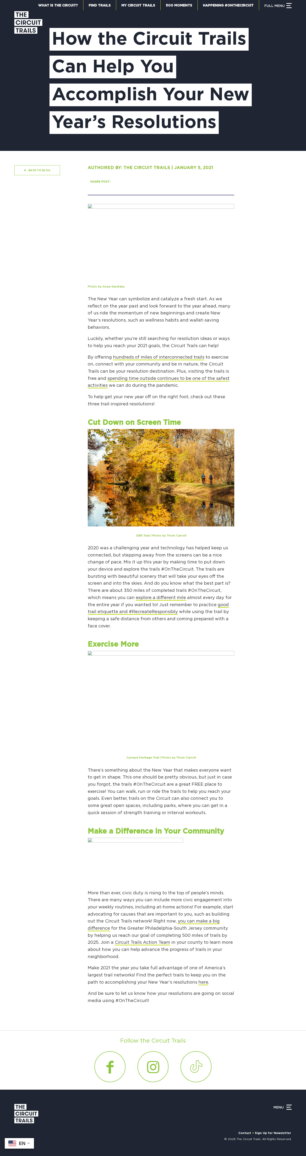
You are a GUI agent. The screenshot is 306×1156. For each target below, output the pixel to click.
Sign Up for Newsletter (273, 1133)
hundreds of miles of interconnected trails (158, 357)
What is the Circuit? (58, 5)
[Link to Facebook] (110, 1066)
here (203, 982)
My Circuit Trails (138, 5)
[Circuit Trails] (28, 76)
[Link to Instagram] (153, 1066)
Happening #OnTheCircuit (228, 5)
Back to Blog (39, 170)
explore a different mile (161, 598)
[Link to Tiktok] (196, 1066)
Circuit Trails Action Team (142, 942)
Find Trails (100, 5)
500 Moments (179, 5)
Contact (244, 1133)
